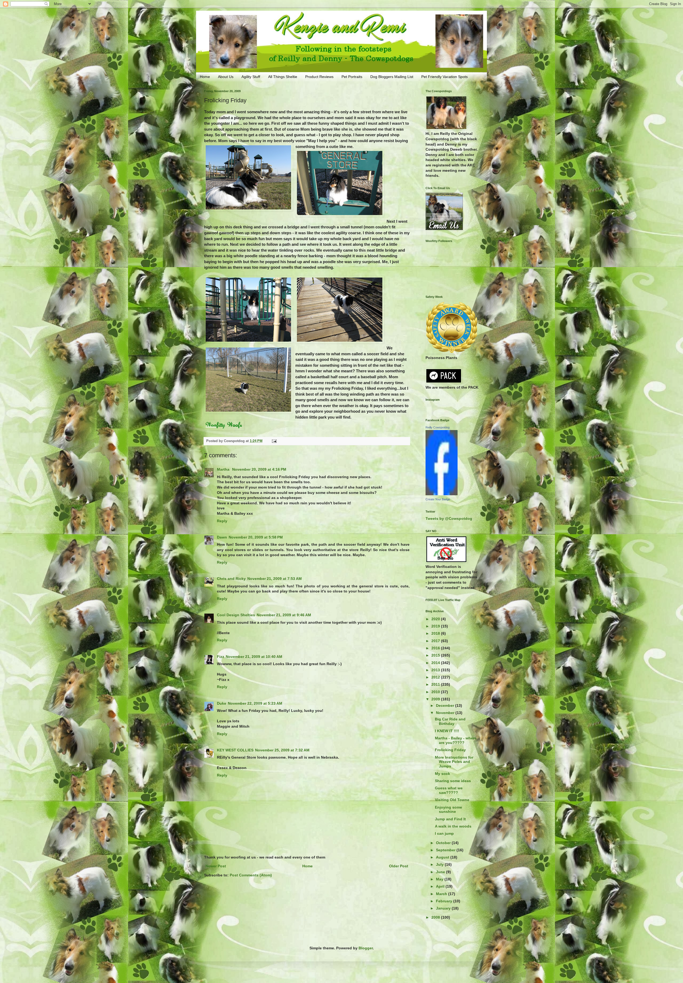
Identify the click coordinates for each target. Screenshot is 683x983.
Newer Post (215, 866)
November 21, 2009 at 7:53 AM (274, 578)
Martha (224, 469)
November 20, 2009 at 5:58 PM (256, 537)
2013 (436, 670)
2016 (436, 648)
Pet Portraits (352, 77)
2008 (436, 917)
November (445, 713)
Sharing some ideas (453, 781)
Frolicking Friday (450, 750)
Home (205, 77)
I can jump (444, 833)
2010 (436, 692)
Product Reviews (319, 77)
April (441, 886)
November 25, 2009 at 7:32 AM (282, 750)
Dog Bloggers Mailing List (391, 77)
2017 (436, 641)
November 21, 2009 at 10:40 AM (254, 656)
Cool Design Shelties (236, 615)
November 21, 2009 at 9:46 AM (284, 615)
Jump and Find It (450, 819)
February (444, 901)
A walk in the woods (453, 826)
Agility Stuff (250, 77)
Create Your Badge (438, 499)
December (445, 705)
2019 (436, 626)
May (440, 879)
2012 (436, 677)
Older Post (398, 866)
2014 (436, 663)
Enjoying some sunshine (448, 809)
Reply (222, 521)
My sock (442, 773)
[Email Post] (274, 441)
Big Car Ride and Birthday (450, 721)
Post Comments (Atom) (251, 875)
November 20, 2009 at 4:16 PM (259, 469)
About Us (225, 77)
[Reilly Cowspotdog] (442, 494)
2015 (436, 655)
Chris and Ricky (231, 578)
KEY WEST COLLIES (235, 750)
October (444, 843)
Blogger (366, 948)
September (446, 850)
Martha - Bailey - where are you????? (455, 740)
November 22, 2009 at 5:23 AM (255, 703)
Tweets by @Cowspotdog (449, 518)
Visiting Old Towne (452, 800)
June (441, 872)
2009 (436, 699)
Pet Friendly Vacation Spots (444, 77)
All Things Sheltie (282, 77)
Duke (221, 703)
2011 (436, 684)
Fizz (220, 656)
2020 (436, 619)
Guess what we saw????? (449, 790)
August (443, 857)
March (442, 894)
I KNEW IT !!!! (447, 731)
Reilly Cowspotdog (438, 427)
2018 (436, 633)
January (444, 908)
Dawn (222, 537)
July (440, 864)
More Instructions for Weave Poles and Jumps (454, 762)
